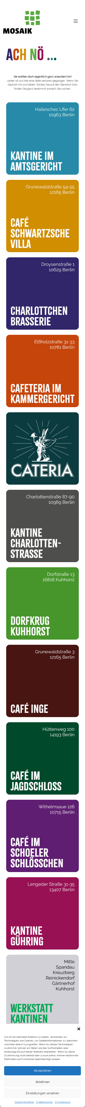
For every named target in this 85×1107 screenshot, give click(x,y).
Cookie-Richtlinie (24, 1102)
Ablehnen (42, 1082)
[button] (79, 1029)
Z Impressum (62, 1102)
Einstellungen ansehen (42, 1093)
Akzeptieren (42, 1070)
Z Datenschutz (44, 1102)
